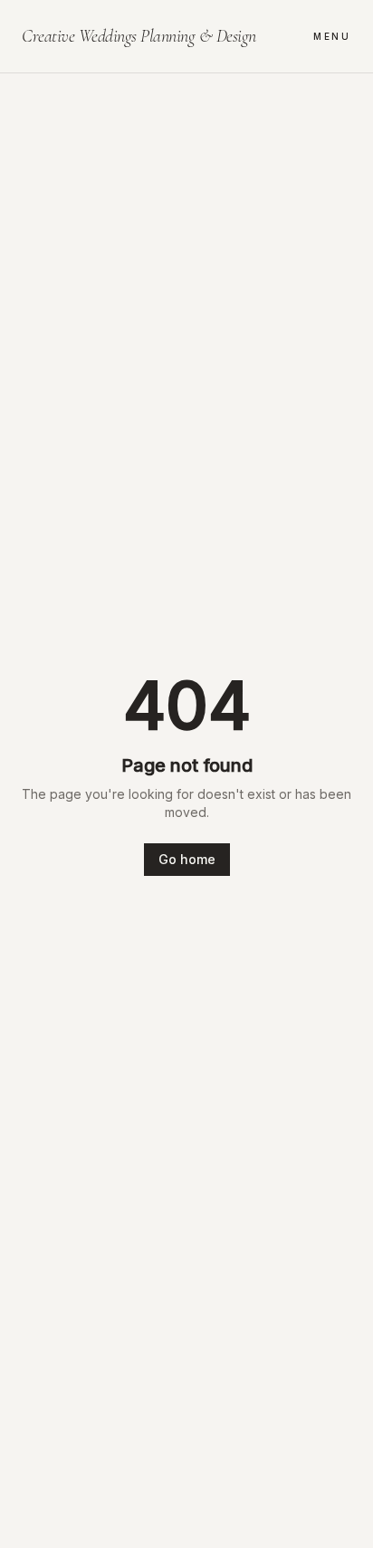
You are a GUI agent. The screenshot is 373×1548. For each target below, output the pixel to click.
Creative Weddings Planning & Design (139, 36)
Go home (186, 859)
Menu (332, 36)
